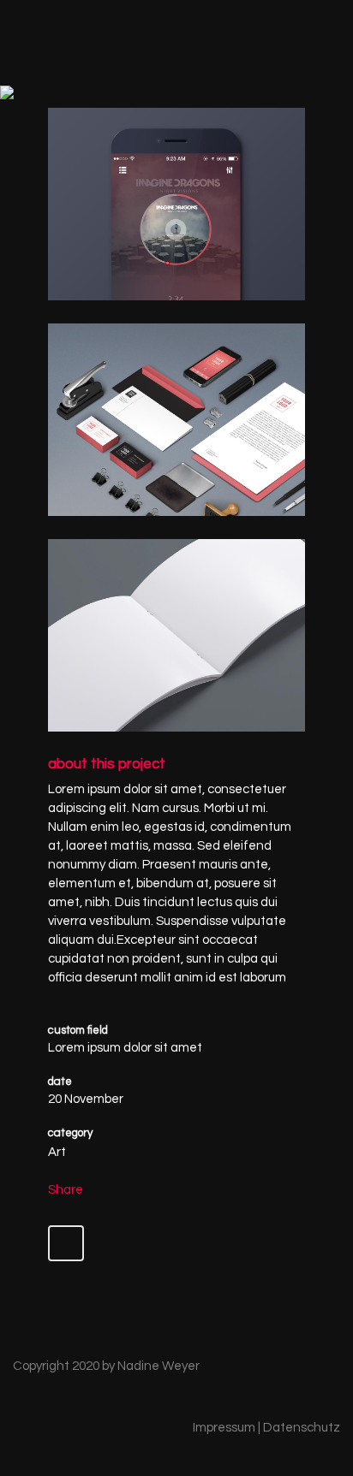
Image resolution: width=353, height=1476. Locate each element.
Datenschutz (301, 1427)
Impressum (224, 1427)
